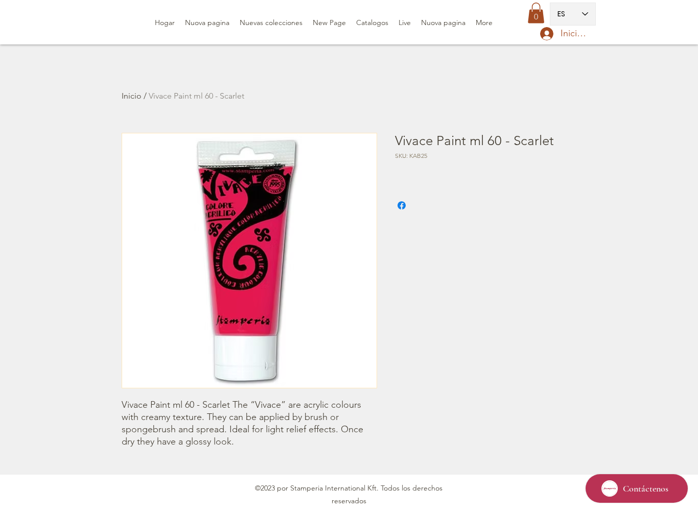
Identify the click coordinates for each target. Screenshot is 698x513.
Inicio (132, 96)
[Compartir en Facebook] (401, 205)
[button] (536, 13)
